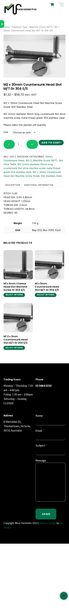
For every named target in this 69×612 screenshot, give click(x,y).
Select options (14, 295)
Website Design (47, 523)
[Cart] (52, 4)
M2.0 (29, 160)
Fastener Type (19, 27)
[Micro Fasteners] (20, 14)
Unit (6, 132)
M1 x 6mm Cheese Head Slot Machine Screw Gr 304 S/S (15, 286)
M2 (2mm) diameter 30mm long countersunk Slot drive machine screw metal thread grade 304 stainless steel (32, 168)
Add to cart (51, 142)
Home (7, 27)
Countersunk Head (14, 160)
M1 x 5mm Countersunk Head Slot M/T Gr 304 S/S (47, 286)
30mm (48, 156)
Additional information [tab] (38, 185)
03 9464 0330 (44, 386)
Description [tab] (12, 185)
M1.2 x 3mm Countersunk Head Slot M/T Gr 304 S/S (16, 339)
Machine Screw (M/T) (40, 27)
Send (46, 514)
